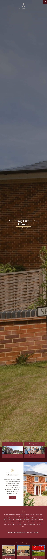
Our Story (12, 497)
